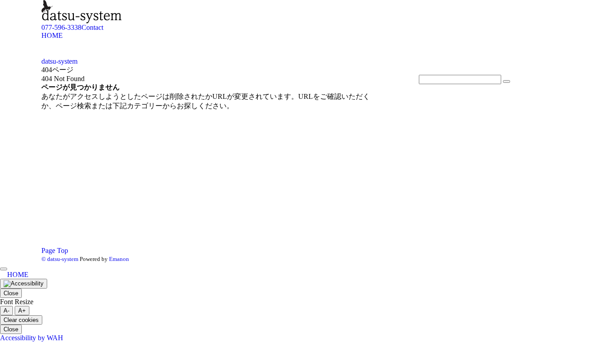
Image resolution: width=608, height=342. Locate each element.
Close (11, 293)
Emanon (119, 259)
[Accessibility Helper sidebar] (23, 284)
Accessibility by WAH (31, 338)
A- (6, 310)
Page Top (54, 250)
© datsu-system (59, 259)
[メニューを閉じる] (3, 269)
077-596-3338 (61, 27)
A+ (22, 310)
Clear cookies (21, 320)
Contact (92, 27)
